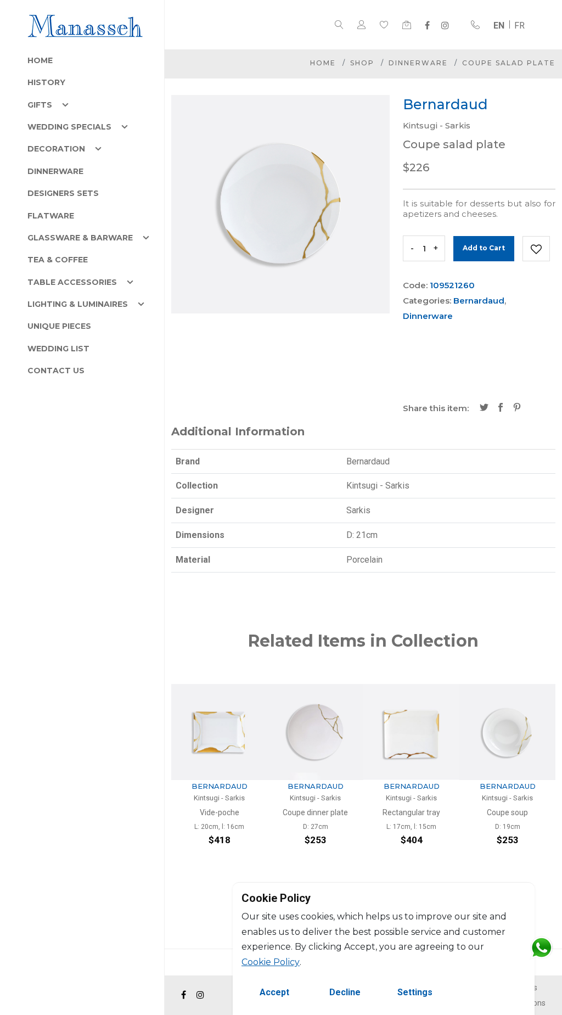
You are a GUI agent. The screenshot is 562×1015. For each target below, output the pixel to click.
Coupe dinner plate (222, 812)
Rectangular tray (318, 812)
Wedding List (58, 349)
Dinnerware (55, 171)
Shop (362, 63)
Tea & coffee (57, 260)
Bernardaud (478, 300)
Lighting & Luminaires (77, 304)
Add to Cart (484, 248)
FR (519, 25)
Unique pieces (59, 326)
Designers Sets (63, 193)
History (46, 82)
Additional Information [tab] (238, 431)
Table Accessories (72, 282)
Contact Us (56, 370)
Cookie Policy (270, 962)
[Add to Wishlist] (536, 248)
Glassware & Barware (80, 238)
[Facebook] (427, 25)
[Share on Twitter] (484, 408)
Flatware (50, 216)
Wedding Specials (69, 127)
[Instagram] (445, 25)
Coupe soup (414, 812)
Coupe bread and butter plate (510, 818)
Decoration (56, 149)
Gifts (39, 105)
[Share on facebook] (500, 408)
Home (40, 60)
